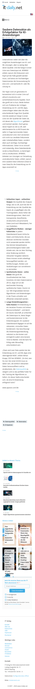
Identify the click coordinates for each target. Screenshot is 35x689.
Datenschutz (8, 629)
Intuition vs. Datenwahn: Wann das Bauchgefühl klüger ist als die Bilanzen (25, 535)
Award (7, 650)
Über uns (7, 627)
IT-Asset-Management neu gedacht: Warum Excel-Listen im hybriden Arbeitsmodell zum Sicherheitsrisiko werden (9, 564)
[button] (5, 19)
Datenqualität (21, 369)
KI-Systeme (8, 425)
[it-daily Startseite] (15, 7)
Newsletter (8, 652)
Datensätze (22, 421)
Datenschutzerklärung (14, 604)
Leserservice (8, 648)
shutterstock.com (14, 680)
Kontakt (7, 625)
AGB (6, 631)
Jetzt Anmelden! (18, 591)
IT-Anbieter (8, 654)
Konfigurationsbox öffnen (21, 676)
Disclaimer (8, 635)
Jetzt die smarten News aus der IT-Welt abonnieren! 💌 (16, 582)
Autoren (7, 656)
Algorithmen (18, 121)
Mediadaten (8, 644)
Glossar (7, 646)
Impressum (8, 632)
